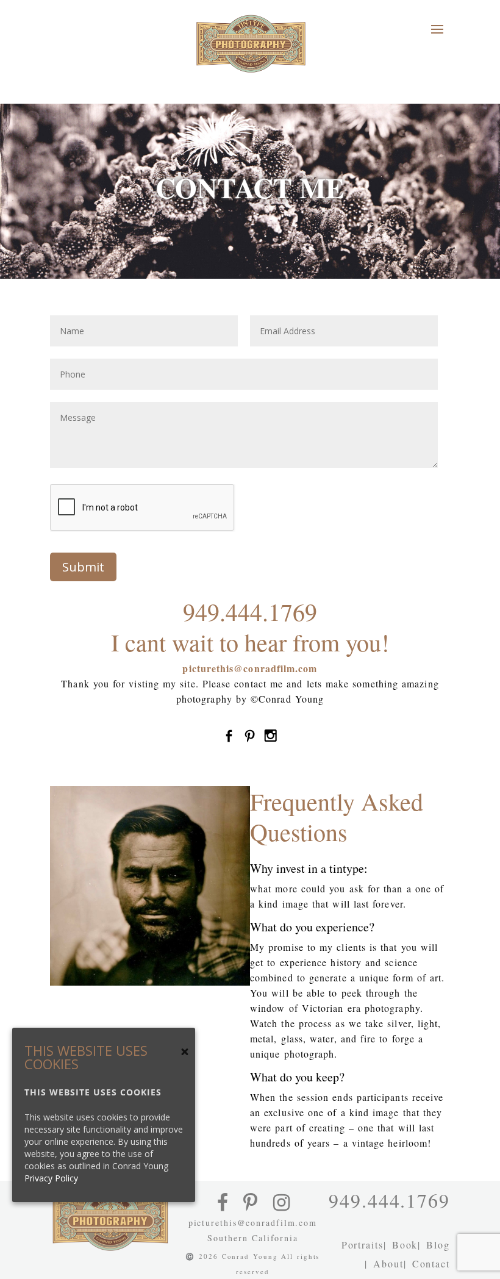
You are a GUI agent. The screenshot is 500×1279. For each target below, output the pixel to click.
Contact (431, 1263)
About (388, 1263)
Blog (438, 1244)
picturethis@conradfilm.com (249, 668)
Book (405, 1244)
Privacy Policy (51, 1178)
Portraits (362, 1244)
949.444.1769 (250, 611)
